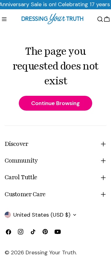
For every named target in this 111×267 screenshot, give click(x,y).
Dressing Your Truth (51, 252)
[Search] (100, 19)
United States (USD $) (41, 214)
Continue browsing (55, 103)
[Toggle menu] (4, 19)
